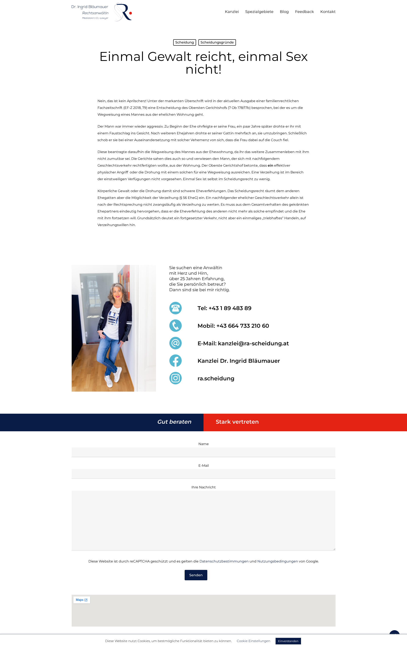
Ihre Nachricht (203, 487)
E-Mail (203, 466)
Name (203, 444)
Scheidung (184, 42)
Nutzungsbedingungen (277, 561)
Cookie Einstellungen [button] (253, 641)
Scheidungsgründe (217, 42)
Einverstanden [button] (288, 641)
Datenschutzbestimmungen (224, 561)
